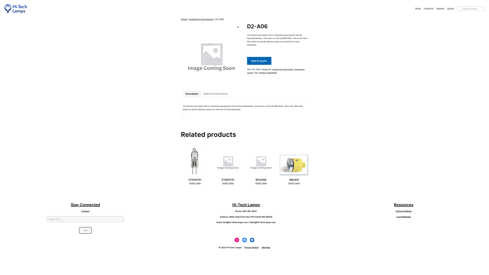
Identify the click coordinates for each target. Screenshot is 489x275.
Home (184, 19)
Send (85, 230)
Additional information (215, 93)
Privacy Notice (252, 247)
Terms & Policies (404, 211)
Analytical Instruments (201, 19)
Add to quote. (259, 60)
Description (192, 93)
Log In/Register (403, 217)
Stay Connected (85, 204)
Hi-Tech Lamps (246, 204)
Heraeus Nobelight (268, 72)
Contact (85, 211)
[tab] (192, 94)
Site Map (266, 247)
